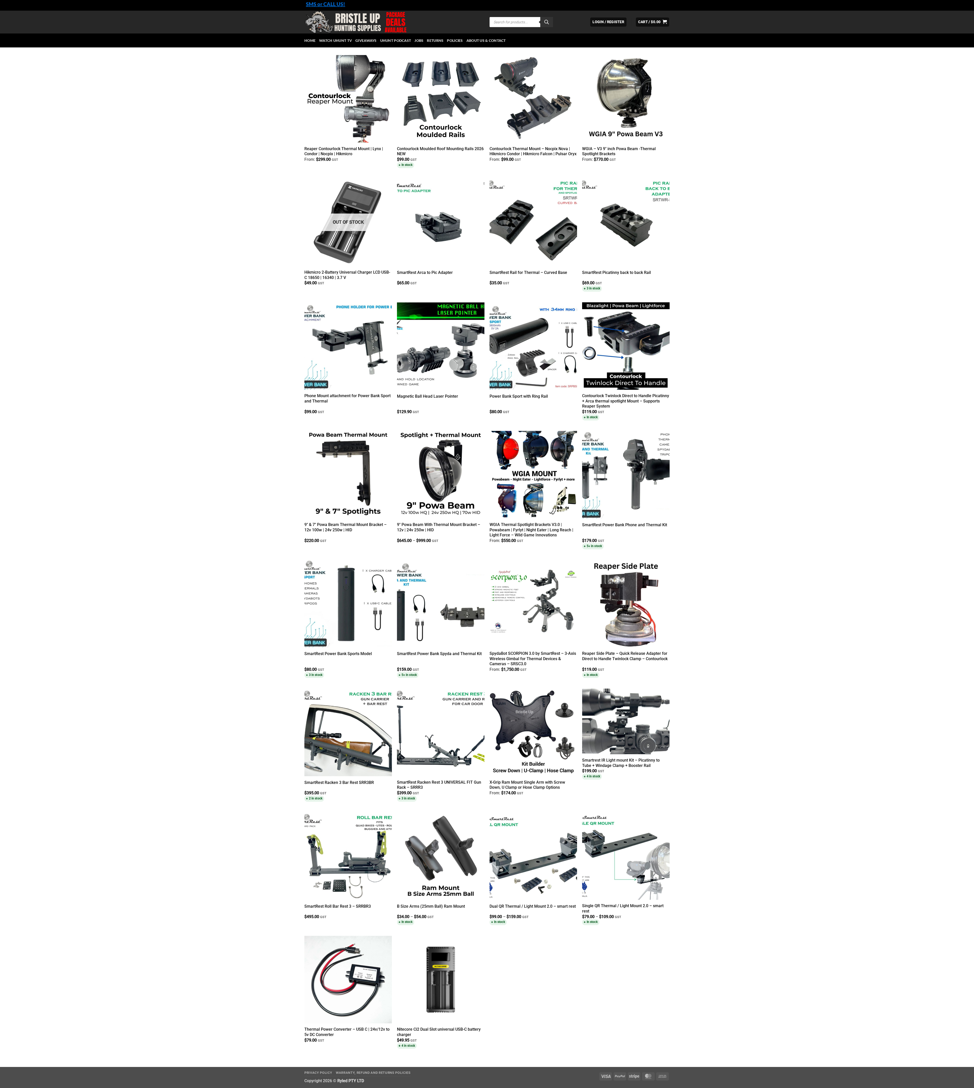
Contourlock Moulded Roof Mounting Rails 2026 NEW (440, 151)
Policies (455, 40)
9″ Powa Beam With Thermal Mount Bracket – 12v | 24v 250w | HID (438, 527)
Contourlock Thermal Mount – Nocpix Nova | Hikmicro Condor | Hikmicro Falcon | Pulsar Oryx (533, 151)
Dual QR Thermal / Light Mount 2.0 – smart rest (533, 906)
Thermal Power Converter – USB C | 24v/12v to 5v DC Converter (347, 1032)
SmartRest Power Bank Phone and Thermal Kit (624, 524)
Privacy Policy (318, 1073)
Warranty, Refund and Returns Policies (373, 1073)
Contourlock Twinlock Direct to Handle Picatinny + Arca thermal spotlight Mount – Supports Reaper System (625, 401)
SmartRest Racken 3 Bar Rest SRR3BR (339, 782)
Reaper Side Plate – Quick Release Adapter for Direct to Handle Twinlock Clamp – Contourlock (625, 656)
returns (435, 40)
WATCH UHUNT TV (335, 40)
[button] (652, 22)
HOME (310, 40)
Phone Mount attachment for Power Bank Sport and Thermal (347, 398)
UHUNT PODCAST (395, 40)
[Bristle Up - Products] (393, 22)
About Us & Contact (486, 40)
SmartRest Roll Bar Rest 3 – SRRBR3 (337, 906)
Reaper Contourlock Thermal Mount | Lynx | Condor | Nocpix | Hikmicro (343, 151)
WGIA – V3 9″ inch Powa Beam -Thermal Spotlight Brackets (619, 151)
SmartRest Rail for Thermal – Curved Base (528, 272)
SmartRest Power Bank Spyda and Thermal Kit (439, 653)
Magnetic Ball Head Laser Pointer (427, 396)
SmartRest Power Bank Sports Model (338, 653)
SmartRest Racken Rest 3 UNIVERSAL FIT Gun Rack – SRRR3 (439, 785)
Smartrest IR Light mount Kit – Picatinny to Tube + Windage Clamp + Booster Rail (621, 763)
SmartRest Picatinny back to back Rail (616, 272)
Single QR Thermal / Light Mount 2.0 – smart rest (623, 908)
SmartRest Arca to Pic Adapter (425, 272)
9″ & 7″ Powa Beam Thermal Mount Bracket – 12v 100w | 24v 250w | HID (345, 527)
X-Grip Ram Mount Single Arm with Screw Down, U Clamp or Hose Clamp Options (527, 785)
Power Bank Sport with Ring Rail (519, 396)
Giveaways (366, 40)
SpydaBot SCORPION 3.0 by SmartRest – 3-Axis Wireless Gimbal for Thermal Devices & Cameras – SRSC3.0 (533, 658)
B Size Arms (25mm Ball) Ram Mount (431, 906)
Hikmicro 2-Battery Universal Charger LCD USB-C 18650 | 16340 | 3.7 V (347, 275)
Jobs (418, 40)
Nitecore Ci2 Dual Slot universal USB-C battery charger (439, 1032)
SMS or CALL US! (325, 4)
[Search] (546, 22)
